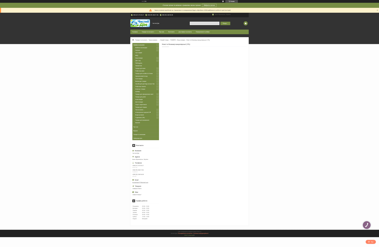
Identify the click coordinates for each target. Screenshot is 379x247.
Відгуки (135, 130)
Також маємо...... (154, 40)
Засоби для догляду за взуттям (144, 84)
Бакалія (137, 122)
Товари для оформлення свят (144, 94)
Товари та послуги (148, 32)
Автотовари (139, 102)
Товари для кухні (140, 68)
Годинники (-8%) (140, 117)
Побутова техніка (140, 86)
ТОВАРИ (173, 40)
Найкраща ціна (137, 138)
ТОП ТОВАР (138, 53)
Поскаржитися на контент (185, 233)
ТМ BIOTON (138, 66)
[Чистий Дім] (140, 23)
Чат (372, 242)
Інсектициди (139, 99)
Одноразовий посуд (141, 76)
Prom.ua (199, 231)
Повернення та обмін (203, 32)
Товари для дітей (140, 97)
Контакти (171, 32)
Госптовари (139, 78)
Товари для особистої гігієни (144, 73)
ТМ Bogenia (138, 63)
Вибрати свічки (209, 5)
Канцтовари (181, 40)
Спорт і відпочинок (141, 104)
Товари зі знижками (139, 134)
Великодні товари (140, 81)
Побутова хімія (139, 71)
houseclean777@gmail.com (140, 182)
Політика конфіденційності (200, 233)
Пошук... (225, 23)
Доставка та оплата (185, 32)
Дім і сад (138, 60)
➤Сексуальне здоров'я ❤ (143, 112)
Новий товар (164, 40)
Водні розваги (139, 115)
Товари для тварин (141, 107)
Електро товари (140, 89)
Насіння (137, 50)
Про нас (161, 32)
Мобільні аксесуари (141, 47)
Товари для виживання (142, 120)
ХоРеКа (137, 91)
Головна (135, 32)
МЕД (136, 55)
